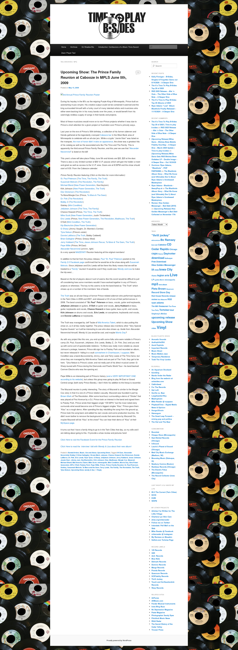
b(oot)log (155, 372)
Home (63, 47)
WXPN (154, 501)
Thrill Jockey (157, 579)
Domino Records (159, 564)
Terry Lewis (104, 467)
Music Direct (157, 351)
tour (172, 309)
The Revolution (85, 181)
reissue (172, 296)
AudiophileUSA (158, 342)
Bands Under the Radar (161, 375)
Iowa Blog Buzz (158, 606)
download (158, 258)
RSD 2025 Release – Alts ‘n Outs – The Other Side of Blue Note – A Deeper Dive (164, 94)
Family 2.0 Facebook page (72, 262)
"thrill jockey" (161, 235)
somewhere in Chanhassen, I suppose (112, 352)
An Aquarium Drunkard (161, 369)
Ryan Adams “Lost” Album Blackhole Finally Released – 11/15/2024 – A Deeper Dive (164, 108)
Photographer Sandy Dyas (163, 615)
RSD (169, 299)
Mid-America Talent (106, 322)
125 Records (157, 550)
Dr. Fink (64, 198)
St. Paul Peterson (69, 178)
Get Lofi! (155, 390)
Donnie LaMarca (68, 235)
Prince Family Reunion (115, 465)
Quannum (170, 289)
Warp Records (157, 588)
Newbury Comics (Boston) (163, 464)
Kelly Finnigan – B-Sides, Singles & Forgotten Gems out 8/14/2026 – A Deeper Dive (164, 79)
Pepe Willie (66, 245)
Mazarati (131, 460)
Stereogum (156, 413)
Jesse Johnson (135, 457)
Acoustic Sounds (159, 339)
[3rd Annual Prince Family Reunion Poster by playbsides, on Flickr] (80, 94)
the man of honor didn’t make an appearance (93, 141)
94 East (120, 452)
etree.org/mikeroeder (160, 519)
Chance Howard (114, 455)
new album (163, 284)
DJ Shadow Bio (88, 47)
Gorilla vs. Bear (158, 393)
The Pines (172, 306)
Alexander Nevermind (70, 248)
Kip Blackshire (67, 225)
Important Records (159, 348)
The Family (92, 178)
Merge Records (158, 567)
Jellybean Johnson (69, 208)
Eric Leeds (66, 218)
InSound (155, 443)
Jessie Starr (65, 460)
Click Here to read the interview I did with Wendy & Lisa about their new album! (96, 446)
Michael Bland (67, 185)
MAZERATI (81, 252)
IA (153, 269)
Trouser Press (157, 629)
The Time (82, 178)
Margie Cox (122, 460)
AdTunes (155, 598)
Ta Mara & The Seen (96, 195)
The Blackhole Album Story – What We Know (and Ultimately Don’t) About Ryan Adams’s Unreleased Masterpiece (164, 177)
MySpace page (67, 422)
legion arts (163, 275)
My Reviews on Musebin (162, 537)
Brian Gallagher (68, 238)
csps (155, 253)
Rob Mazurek (162, 299)
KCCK (154, 495)
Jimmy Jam (75, 460)
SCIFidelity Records (160, 576)
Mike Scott (66, 215)
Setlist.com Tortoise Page (162, 540)
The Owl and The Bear (161, 422)
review (154, 299)
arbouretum (156, 240)
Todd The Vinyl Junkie (161, 359)
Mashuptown (157, 398)
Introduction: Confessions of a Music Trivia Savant (118, 47)
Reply (99, 470)
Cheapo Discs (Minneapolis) (163, 435)
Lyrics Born (159, 279)
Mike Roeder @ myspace (162, 401)
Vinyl (161, 327)
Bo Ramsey (167, 240)
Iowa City (165, 269)
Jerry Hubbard (67, 242)
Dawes (160, 254)
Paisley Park (85, 465)
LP (153, 279)
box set (155, 245)
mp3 (155, 284)
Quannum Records (159, 573)
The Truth (102, 178)
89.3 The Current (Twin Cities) (164, 492)
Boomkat (155, 432)
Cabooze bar (105, 134)
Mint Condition (75, 205)
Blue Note (156, 558)
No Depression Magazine (162, 609)
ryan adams (158, 302)
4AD (153, 553)
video (154, 328)
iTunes (154, 276)
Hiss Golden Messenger (164, 265)
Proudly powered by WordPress (119, 640)
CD (169, 244)
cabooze (104, 455)
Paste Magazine (158, 612)
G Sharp (64, 228)
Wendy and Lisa (124, 268)
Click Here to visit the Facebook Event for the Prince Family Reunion (91, 439)
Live (173, 275)
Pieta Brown (159, 288)
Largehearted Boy (159, 395)
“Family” (75, 268)
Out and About (90, 452)
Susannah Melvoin (69, 181)
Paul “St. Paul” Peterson (111, 258)
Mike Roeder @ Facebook (162, 531)
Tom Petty (155, 310)
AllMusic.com (157, 600)
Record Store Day (161, 292)
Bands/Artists (73, 452)
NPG (72, 465)
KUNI (154, 498)
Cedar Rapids (160, 249)
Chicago (173, 249)
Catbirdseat (156, 384)
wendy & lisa (89, 470)
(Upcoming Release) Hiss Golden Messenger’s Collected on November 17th (164, 211)
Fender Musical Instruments (163, 603)
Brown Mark (66, 396)
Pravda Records (158, 570)
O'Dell (77, 465)
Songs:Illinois (157, 410)
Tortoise (164, 310)
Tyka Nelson (66, 232)
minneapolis (102, 462)
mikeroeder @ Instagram (162, 534)
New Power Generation (85, 185)
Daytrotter (169, 253)
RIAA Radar (156, 621)
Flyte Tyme (88, 457)
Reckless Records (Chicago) (163, 466)
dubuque (168, 258)
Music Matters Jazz (160, 353)
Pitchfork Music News (161, 618)
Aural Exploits (158, 345)
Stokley (64, 467)
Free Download (159, 261)
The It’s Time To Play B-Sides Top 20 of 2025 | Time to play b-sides (164, 124)
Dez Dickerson (67, 191)
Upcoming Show (103, 452)
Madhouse (120, 218)
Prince (102, 465)
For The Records (159, 387)
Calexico (162, 244)
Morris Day (121, 332)
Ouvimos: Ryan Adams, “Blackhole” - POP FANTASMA (162, 168)
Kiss (106, 460)
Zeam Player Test (68, 53)
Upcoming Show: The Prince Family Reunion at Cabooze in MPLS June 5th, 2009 (93, 77)
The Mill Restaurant (160, 306)
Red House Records (160, 296)
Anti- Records (157, 556)
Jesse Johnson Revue (94, 242)
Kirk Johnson (99, 460)
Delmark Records (159, 561)
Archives (73, 47)
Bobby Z (64, 201)
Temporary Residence (161, 356)
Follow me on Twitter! (161, 522)
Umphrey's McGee (159, 313)
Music (82, 452)
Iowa (157, 269)
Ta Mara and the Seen (91, 467)
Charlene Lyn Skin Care (161, 516)
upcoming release (163, 317)
